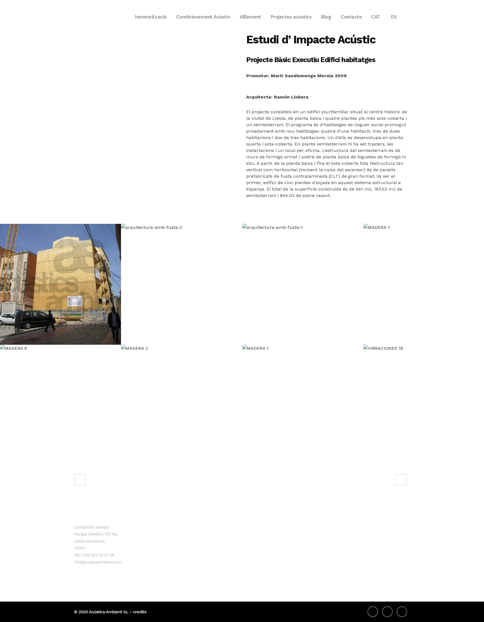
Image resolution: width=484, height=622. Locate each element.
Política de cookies (324, 547)
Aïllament (203, 556)
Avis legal (314, 528)
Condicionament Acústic (217, 547)
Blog (198, 565)
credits (139, 611)
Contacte (202, 574)
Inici (197, 528)
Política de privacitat (326, 537)
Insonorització (207, 537)
